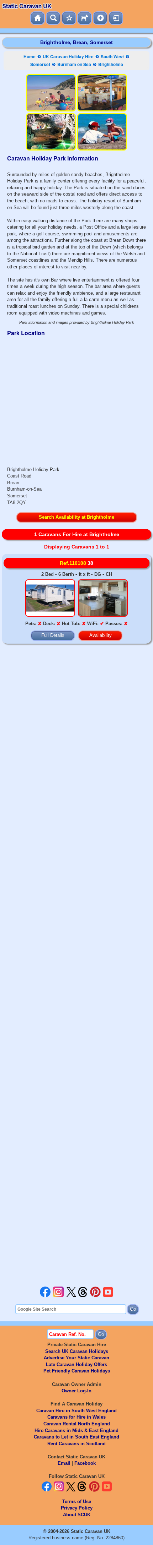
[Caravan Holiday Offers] (68, 18)
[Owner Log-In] (115, 18)
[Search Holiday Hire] (53, 18)
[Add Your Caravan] (100, 18)
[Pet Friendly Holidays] (84, 18)
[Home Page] (37, 18)
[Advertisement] (76, 966)
